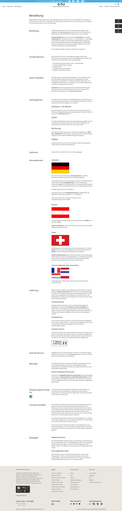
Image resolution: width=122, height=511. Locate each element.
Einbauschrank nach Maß (58, 478)
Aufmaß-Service (73, 354)
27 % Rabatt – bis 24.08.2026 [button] (56, 1)
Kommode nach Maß (57, 484)
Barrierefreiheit (103, 509)
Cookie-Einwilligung (21, 495)
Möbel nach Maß (56, 489)
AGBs (89, 509)
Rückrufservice (74, 489)
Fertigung (91, 475)
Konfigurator (18, 6)
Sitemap (91, 480)
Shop (3, 6)
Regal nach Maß (56, 475)
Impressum (79, 509)
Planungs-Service (65, 32)
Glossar (72, 478)
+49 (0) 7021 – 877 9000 (25, 501)
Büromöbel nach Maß (57, 491)
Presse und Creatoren (95, 482)
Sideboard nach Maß (57, 482)
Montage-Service (74, 487)
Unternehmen (93, 473)
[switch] (25, 491)
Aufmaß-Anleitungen (75, 480)
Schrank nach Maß (57, 473)
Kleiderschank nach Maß (58, 487)
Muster (72, 473)
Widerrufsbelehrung (95, 509)
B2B (90, 478)
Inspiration (10, 6)
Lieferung (79, 152)
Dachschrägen (55, 480)
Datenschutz (85, 509)
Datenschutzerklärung (75, 91)
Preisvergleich (74, 484)
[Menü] (29, 486)
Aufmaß (106, 6)
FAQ (71, 475)
